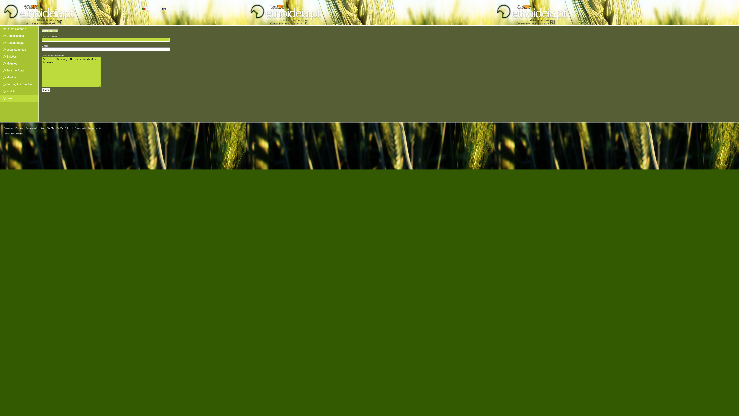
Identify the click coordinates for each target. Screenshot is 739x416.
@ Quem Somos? (14, 28)
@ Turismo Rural (13, 70)
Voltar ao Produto (50, 31)
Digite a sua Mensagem (53, 56)
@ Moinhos (10, 63)
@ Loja (7, 98)
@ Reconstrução (13, 42)
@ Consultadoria (13, 35)
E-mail (45, 46)
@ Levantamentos (14, 49)
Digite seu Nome (49, 36)
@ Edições (10, 56)
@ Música (9, 77)
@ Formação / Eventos (17, 84)
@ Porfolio (9, 91)
